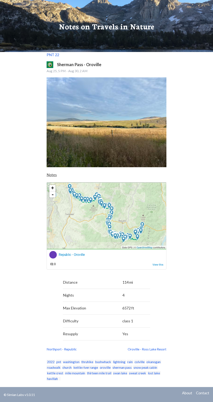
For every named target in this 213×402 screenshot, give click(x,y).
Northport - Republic (62, 349)
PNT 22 (53, 54)
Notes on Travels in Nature (106, 26)
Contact (202, 393)
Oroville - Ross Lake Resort (147, 349)
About (187, 393)
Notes (52, 174)
